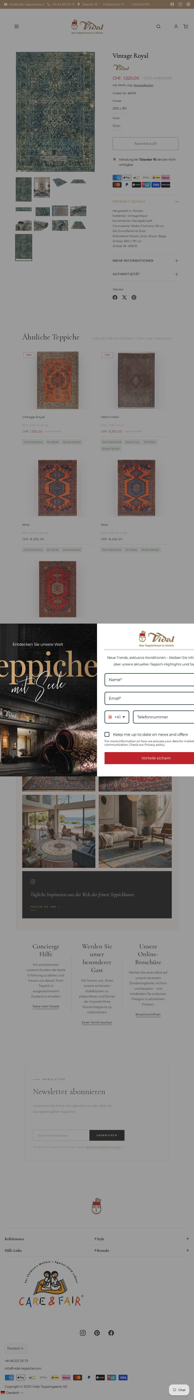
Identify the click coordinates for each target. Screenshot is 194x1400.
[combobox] (117, 717)
